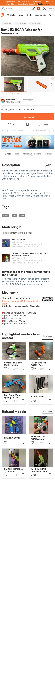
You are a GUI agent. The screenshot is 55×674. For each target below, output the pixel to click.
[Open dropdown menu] (52, 29)
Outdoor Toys (35, 23)
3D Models (7, 23)
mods (22, 215)
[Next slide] (51, 84)
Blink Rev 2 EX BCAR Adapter (38, 437)
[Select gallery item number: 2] (12, 358)
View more (47, 336)
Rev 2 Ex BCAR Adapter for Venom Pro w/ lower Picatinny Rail (40, 470)
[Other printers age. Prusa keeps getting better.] (27, 142)
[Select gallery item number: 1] (10, 358)
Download (29, 117)
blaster (6, 215)
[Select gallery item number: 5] (18, 358)
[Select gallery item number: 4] (16, 358)
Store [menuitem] (21, 15)
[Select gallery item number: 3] (14, 358)
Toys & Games (21, 23)
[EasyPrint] (33, 8)
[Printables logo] (2, 15)
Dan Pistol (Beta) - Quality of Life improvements (13, 396)
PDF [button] (50, 165)
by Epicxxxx (17, 242)
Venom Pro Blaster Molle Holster (13, 363)
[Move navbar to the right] (52, 15)
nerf (14, 215)
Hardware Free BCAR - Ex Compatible (38, 363)
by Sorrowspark (18, 258)
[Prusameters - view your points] (38, 8)
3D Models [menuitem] (11, 15)
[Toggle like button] (5, 368)
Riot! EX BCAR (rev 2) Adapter (13, 470)
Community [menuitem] (40, 15)
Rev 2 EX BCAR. (12, 437)
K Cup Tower (37, 396)
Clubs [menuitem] (29, 15)
